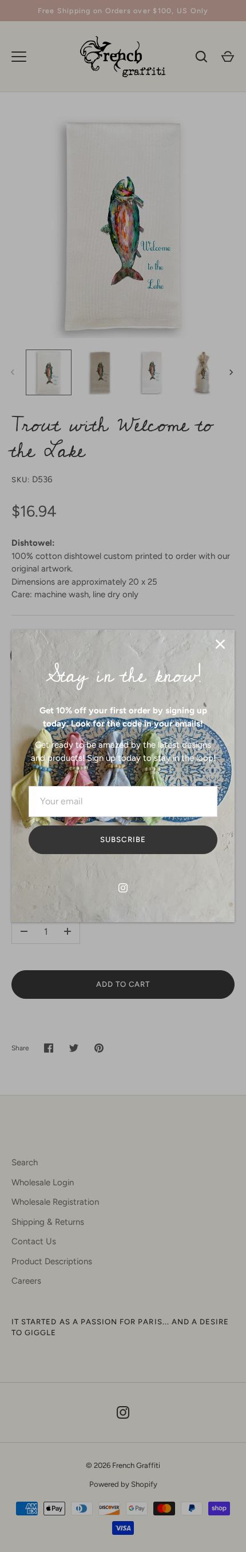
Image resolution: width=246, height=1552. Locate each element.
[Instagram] (123, 887)
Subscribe (122, 839)
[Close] (220, 644)
